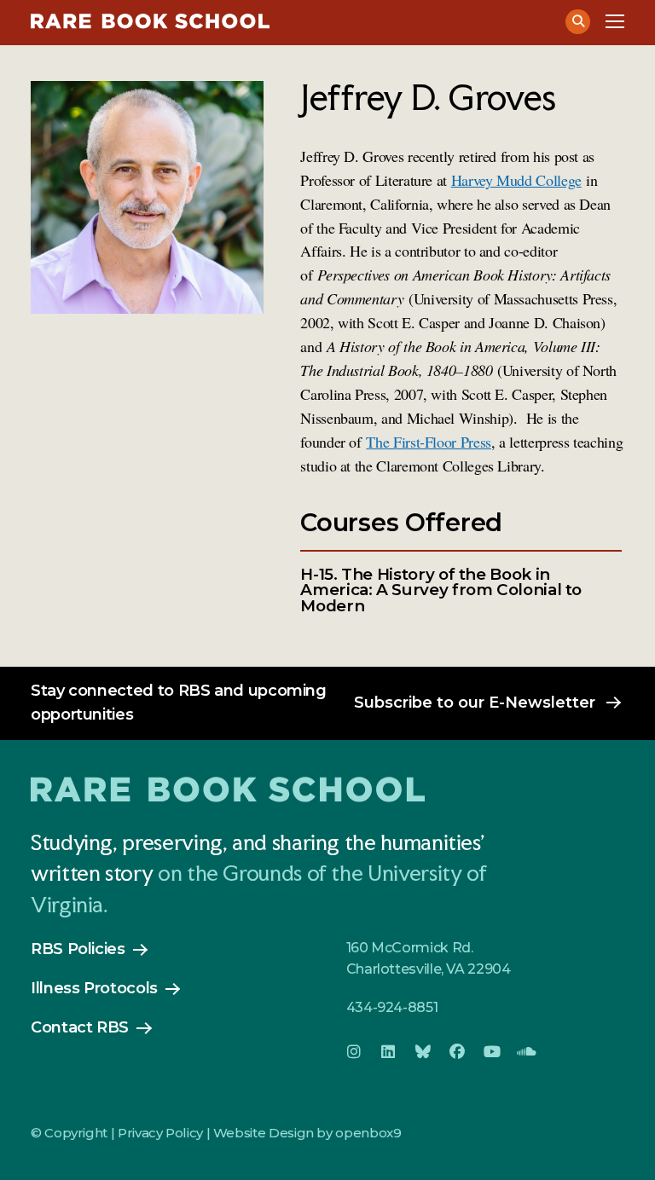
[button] (577, 21)
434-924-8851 (392, 1007)
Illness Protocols (94, 988)
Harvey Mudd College (516, 180)
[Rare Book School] (289, 21)
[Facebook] (457, 1052)
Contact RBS (80, 1027)
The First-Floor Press (428, 441)
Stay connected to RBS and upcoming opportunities (179, 702)
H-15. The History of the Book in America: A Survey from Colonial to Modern (441, 591)
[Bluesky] (423, 1052)
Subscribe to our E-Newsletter (474, 702)
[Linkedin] (388, 1052)
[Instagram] (354, 1052)
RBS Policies (78, 949)
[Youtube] (492, 1052)
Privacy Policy (160, 1133)
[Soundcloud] (526, 1052)
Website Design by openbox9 (307, 1133)
